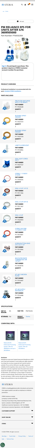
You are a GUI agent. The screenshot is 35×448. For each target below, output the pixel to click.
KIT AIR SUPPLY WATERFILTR (20, 290)
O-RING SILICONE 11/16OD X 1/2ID (20, 229)
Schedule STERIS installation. (12, 91)
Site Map (4, 436)
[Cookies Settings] (2, 445)
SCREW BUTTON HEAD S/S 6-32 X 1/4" (22, 244)
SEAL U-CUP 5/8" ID (21, 201)
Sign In (4, 66)
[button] (22, 6)
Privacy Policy (22, 436)
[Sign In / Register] (25, 4)
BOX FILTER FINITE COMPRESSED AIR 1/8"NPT (21, 259)
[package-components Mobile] (7, 109)
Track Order (12, 436)
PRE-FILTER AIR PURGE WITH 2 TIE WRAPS (22, 101)
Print (21, 21)
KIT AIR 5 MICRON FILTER (21, 275)
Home (6, 11)
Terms (28, 317)
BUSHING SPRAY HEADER (20, 116)
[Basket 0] (28, 4)
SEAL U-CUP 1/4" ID (21, 188)
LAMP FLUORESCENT (22, 145)
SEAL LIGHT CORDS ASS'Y (21, 159)
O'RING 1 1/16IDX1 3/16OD (21, 174)
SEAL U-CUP (19, 215)
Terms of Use (10, 439)
